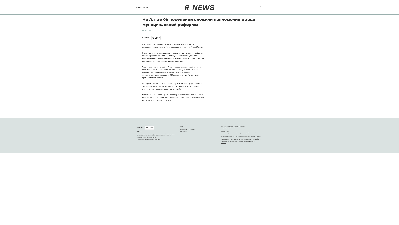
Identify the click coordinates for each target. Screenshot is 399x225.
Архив (181, 126)
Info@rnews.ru (242, 126)
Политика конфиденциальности (187, 129)
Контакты (182, 128)
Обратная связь (183, 131)
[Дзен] (156, 38)
